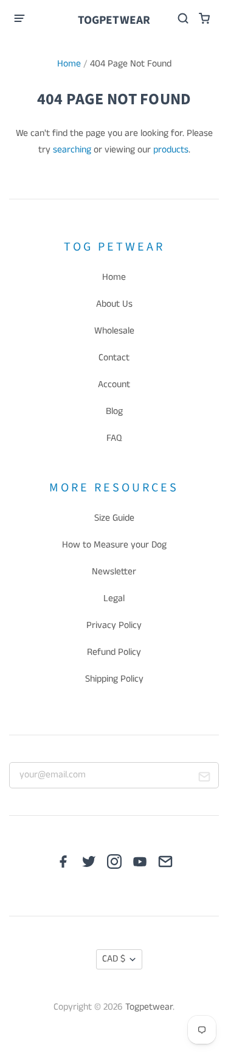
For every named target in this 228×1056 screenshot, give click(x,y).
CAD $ (113, 959)
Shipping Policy (114, 679)
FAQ (114, 438)
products (170, 150)
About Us (114, 304)
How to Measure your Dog (114, 545)
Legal (114, 598)
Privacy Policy (114, 625)
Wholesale (114, 331)
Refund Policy (114, 652)
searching (72, 150)
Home (69, 64)
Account (114, 384)
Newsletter (114, 572)
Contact (114, 358)
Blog (114, 411)
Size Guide (114, 518)
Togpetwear (114, 20)
